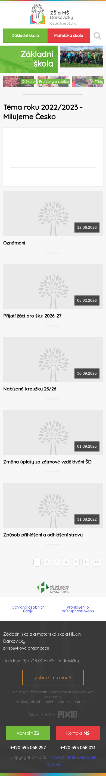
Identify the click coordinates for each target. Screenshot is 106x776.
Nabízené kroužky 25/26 (29, 389)
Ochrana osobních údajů (28, 609)
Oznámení (14, 243)
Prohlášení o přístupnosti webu (78, 609)
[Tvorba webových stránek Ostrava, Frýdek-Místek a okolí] (67, 716)
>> (97, 562)
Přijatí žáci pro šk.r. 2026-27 (32, 316)
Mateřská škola (68, 35)
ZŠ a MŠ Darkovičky (53, 14)
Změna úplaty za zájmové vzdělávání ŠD (47, 462)
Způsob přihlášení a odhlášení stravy (43, 535)
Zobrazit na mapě (53, 677)
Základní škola (25, 35)
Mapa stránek (62, 757)
